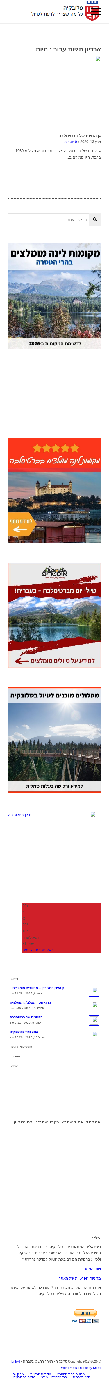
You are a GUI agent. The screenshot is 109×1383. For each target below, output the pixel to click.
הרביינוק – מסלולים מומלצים (30, 1002)
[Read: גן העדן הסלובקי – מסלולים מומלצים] (94, 991)
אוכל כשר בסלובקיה (24, 1032)
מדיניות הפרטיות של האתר (80, 1278)
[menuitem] (93, 11)
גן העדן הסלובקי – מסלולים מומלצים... (37, 988)
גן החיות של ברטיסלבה (79, 135)
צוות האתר (92, 1269)
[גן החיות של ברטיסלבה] (54, 93)
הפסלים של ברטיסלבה (26, 1017)
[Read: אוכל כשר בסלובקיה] (94, 1035)
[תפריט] (93, 11)
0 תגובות (70, 142)
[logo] (64, 11)
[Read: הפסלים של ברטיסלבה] (94, 1020)
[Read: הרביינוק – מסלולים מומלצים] (94, 1006)
